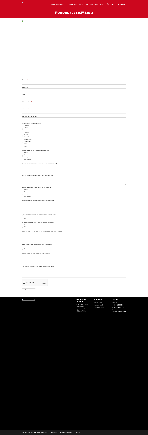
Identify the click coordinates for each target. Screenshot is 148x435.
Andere (25, 146)
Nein (24, 218)
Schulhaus (25, 109)
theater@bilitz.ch (119, 307)
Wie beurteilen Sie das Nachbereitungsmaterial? (36, 253)
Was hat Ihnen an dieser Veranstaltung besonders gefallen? (39, 163)
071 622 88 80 (118, 305)
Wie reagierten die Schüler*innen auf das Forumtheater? (38, 200)
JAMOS (78, 432)
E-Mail (24, 94)
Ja (24, 216)
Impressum (54, 432)
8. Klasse (26, 130)
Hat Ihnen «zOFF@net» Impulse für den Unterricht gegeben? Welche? (42, 231)
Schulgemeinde (27, 101)
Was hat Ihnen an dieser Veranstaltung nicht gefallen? (37, 175)
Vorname (25, 80)
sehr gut (25, 152)
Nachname (25, 87)
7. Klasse (26, 127)
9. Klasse (26, 132)
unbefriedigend (27, 159)
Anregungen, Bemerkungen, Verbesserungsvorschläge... (38, 266)
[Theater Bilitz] (27, 4)
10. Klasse (26, 134)
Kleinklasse (26, 144)
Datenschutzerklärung (66, 432)
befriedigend (26, 157)
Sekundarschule (27, 139)
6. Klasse (26, 125)
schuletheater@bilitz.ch (119, 311)
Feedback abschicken (29, 289)
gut (24, 154)
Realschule (26, 137)
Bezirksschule (27, 141)
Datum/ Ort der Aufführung (30, 116)
